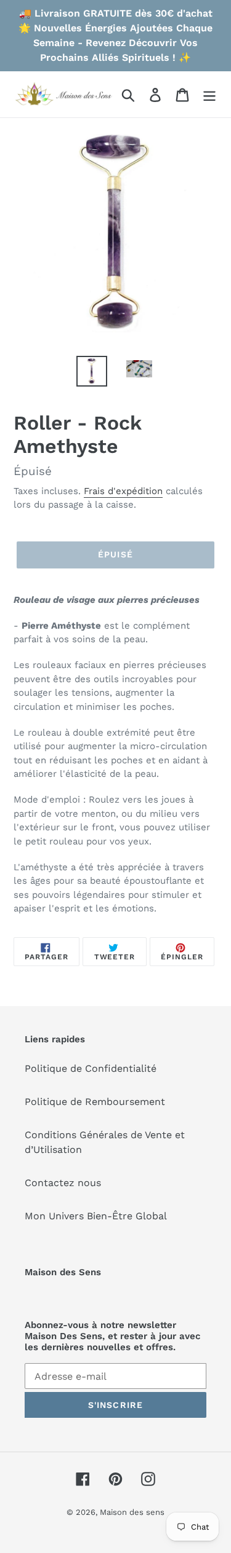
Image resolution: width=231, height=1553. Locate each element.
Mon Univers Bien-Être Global (96, 1216)
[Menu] (209, 94)
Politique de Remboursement (95, 1101)
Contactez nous (63, 1183)
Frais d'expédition (123, 491)
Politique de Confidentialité (90, 1068)
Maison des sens (132, 1512)
